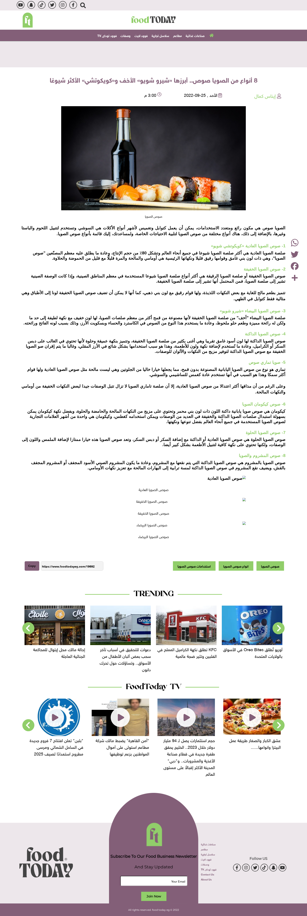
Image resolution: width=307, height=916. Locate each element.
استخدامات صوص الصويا (194, 566)
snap (31, 5)
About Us (206, 879)
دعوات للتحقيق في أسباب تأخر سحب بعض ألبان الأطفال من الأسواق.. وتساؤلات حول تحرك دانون (125, 658)
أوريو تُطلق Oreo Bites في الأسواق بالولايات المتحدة (252, 652)
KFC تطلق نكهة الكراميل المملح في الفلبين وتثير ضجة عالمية (187, 652)
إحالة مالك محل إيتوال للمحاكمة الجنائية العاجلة (59, 652)
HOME (211, 35)
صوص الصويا (270, 566)
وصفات (126, 35)
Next (28, 628)
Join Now (154, 896)
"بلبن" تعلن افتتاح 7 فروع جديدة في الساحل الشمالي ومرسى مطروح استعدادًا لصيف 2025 (56, 746)
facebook (73, 5)
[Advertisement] (153, 53)
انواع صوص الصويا (236, 566)
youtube (20, 5)
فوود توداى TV (107, 35)
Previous (278, 628)
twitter (52, 5)
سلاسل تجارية (160, 35)
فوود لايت (141, 35)
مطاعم (177, 35)
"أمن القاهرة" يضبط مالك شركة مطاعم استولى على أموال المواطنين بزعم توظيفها (122, 746)
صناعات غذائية (195, 35)
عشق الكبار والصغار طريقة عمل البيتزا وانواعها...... (255, 743)
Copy (32, 566)
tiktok (42, 5)
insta (63, 5)
